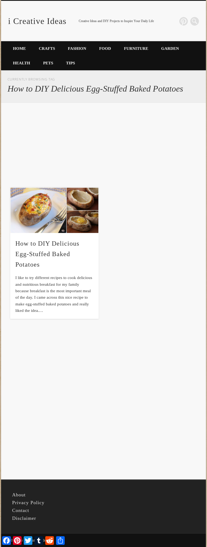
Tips (70, 63)
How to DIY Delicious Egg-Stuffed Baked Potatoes (47, 254)
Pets (48, 63)
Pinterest (183, 21)
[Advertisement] (104, 145)
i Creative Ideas (37, 21)
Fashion (77, 48)
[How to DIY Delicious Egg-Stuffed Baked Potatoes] (54, 210)
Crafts (47, 48)
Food (105, 48)
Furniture (136, 48)
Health (21, 63)
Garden (170, 48)
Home (19, 48)
